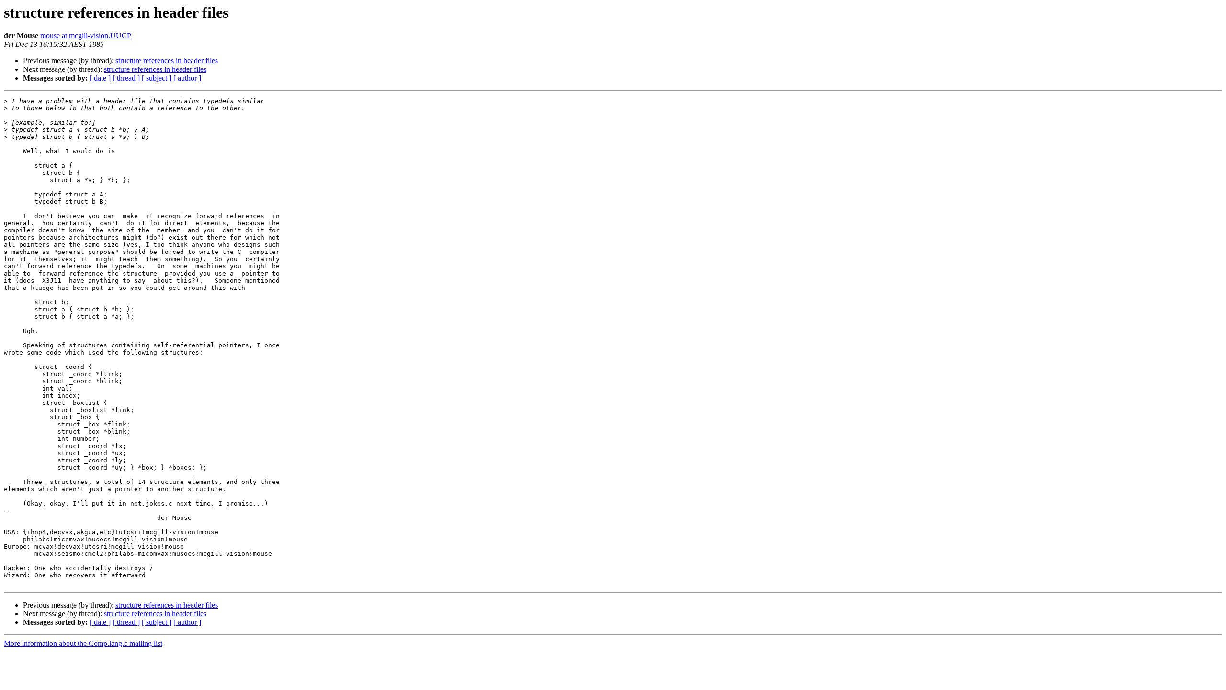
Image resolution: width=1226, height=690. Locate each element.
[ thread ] (126, 78)
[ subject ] (156, 78)
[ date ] (100, 78)
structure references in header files (166, 61)
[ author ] (187, 78)
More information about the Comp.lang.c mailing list (83, 643)
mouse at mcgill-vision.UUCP (85, 36)
